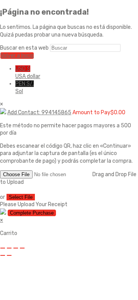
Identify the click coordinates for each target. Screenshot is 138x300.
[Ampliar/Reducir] (2, 248)
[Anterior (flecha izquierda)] (2, 255)
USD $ (27, 72)
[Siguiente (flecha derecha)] (9, 255)
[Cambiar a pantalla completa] (9, 248)
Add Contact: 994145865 (39, 112)
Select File (21, 197)
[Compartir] (15, 248)
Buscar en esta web (25, 48)
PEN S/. (24, 87)
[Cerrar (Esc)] (22, 248)
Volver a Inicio (17, 55)
